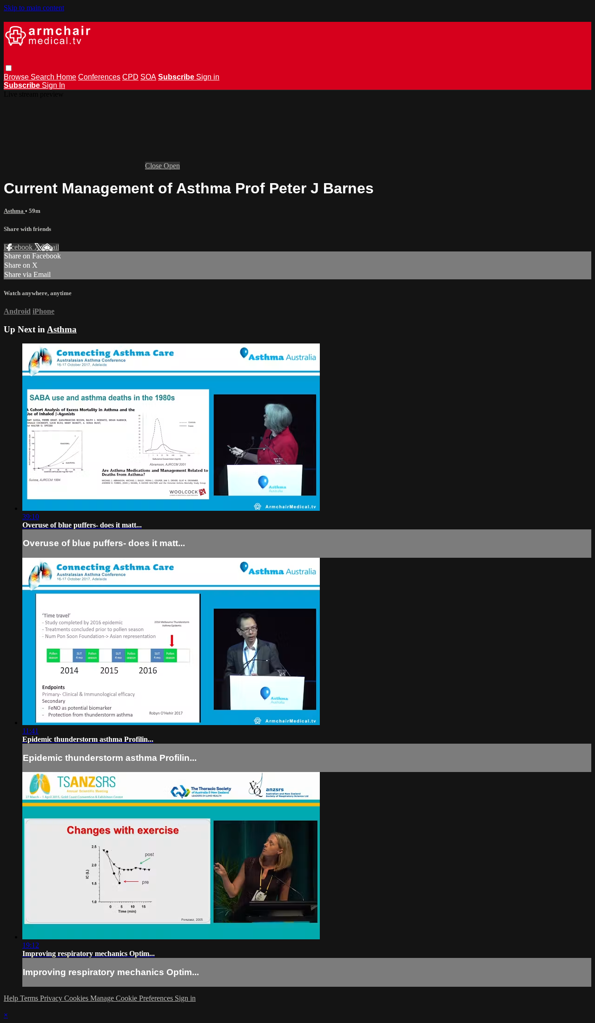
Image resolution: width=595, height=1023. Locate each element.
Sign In (53, 85)
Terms (30, 998)
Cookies (77, 998)
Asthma (14, 210)
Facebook (19, 247)
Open (172, 166)
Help (12, 998)
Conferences (99, 77)
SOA (148, 77)
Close (154, 166)
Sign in (207, 77)
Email (50, 247)
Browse (17, 77)
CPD (130, 77)
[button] (9, 68)
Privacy (52, 998)
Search (43, 77)
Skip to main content (34, 8)
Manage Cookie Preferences (132, 998)
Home (66, 77)
